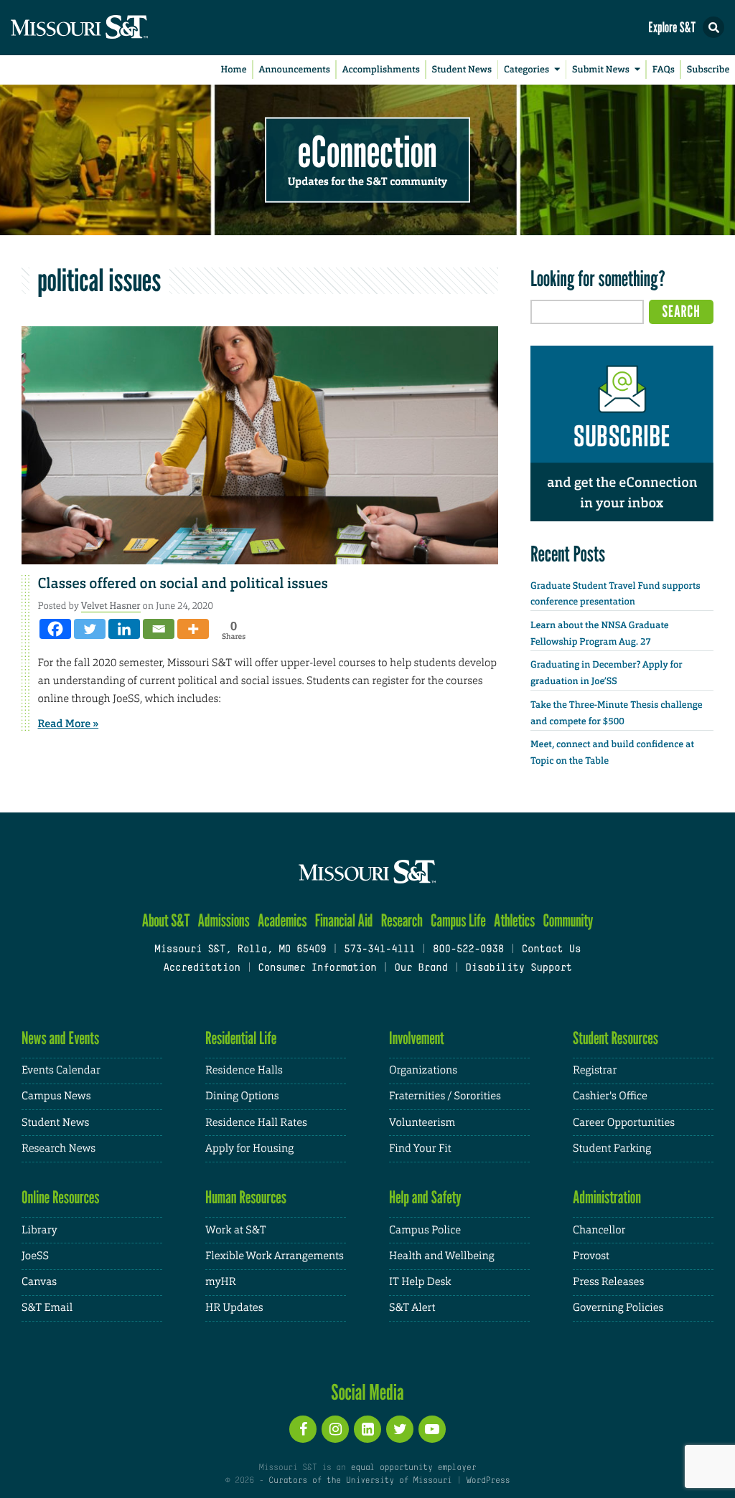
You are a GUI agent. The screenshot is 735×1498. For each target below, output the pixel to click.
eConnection (367, 150)
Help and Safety (425, 1197)
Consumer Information (317, 968)
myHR (220, 1282)
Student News (462, 70)
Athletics (514, 920)
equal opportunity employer (413, 1468)
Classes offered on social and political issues (183, 583)
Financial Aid (344, 920)
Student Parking (612, 1148)
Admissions (224, 920)
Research (402, 920)
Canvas (39, 1282)
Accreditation (201, 968)
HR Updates (234, 1307)
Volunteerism (422, 1122)
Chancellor (599, 1230)
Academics (282, 920)
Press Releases (608, 1282)
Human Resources (245, 1197)
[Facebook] (55, 629)
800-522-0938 (468, 949)
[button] (713, 27)
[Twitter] (90, 629)
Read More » (68, 723)
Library (39, 1230)
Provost (591, 1256)
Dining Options (241, 1096)
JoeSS (35, 1256)
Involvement (416, 1038)
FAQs (663, 70)
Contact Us (551, 949)
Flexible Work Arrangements (274, 1256)
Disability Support (518, 968)
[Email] (158, 629)
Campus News (56, 1096)
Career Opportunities (624, 1122)
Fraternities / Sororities (445, 1096)
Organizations (423, 1070)
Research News (58, 1148)
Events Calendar (61, 1070)
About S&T (166, 920)
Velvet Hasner (111, 605)
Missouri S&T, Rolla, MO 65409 (240, 949)
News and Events (60, 1038)
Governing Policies (618, 1307)
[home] (108, 27)
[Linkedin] (124, 629)
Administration (607, 1197)
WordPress (488, 1480)
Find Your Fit (420, 1148)
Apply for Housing (249, 1148)
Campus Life (458, 920)
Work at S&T (235, 1230)
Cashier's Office (610, 1096)
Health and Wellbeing (442, 1256)
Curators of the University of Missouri (359, 1480)
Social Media (367, 1392)
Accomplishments (381, 70)
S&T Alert (412, 1307)
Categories (526, 70)
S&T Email (47, 1307)
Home (234, 70)
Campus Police (425, 1230)
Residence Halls (244, 1070)
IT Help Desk (420, 1282)
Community (568, 920)
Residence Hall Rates (256, 1122)
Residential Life (240, 1038)
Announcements (293, 70)
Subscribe (708, 70)
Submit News (600, 70)
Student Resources (615, 1038)
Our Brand (420, 968)
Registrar (595, 1070)
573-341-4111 (379, 949)
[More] (193, 629)
